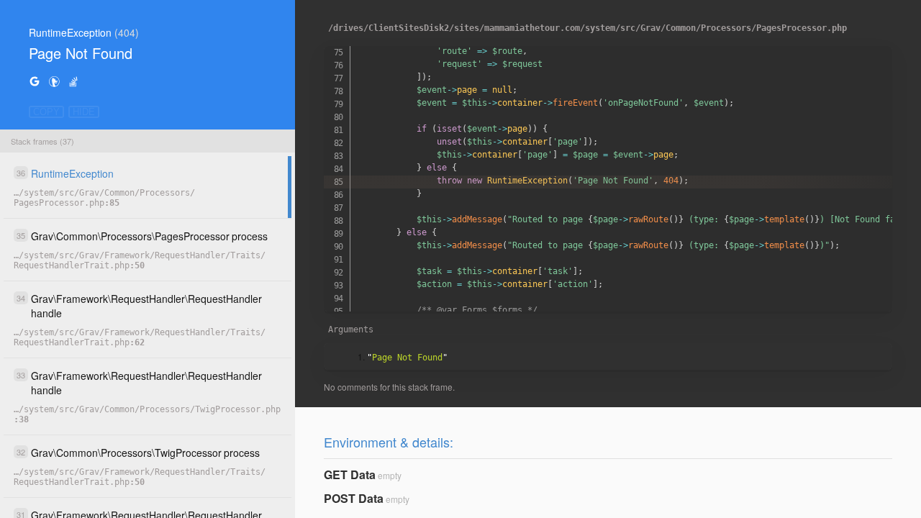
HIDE (84, 111)
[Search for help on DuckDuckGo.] (54, 81)
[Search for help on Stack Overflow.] (73, 81)
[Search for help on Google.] (34, 81)
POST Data (354, 498)
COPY (46, 111)
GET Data (350, 474)
